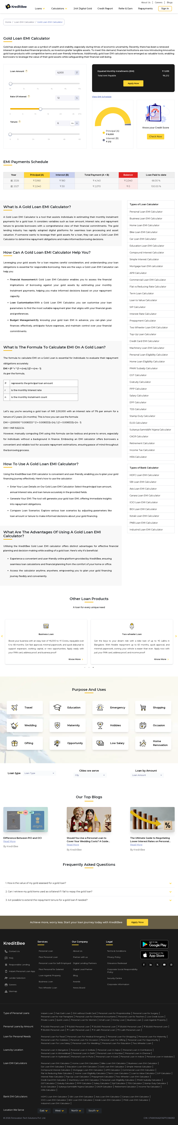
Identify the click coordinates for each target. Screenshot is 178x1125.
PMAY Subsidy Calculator (144, 368)
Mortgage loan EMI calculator (146, 266)
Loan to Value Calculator (143, 300)
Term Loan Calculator (142, 293)
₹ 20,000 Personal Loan (104, 1026)
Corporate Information (118, 984)
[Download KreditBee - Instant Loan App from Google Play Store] (154, 944)
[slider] (10, 83)
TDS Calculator (138, 409)
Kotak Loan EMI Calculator (144, 516)
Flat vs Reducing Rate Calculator (148, 286)
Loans (38, 8)
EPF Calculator (138, 402)
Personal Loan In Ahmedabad (55, 1053)
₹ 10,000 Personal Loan (52, 1026)
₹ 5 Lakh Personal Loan (128, 1030)
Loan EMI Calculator (24, 22)
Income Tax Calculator (142, 450)
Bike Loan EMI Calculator (144, 232)
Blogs (169, 2)
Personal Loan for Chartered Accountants (95, 1016)
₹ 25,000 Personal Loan (129, 1026)
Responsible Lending (19, 964)
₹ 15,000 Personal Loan (78, 1026)
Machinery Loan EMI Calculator (147, 348)
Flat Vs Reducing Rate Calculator (56, 1073)
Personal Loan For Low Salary (55, 1043)
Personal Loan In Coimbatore (137, 1050)
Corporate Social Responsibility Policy (122, 970)
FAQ (11, 958)
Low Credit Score (155, 1016)
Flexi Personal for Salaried (51, 969)
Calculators (57, 8)
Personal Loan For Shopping (122, 1036)
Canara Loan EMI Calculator (145, 495)
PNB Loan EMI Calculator (144, 522)
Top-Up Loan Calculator (143, 334)
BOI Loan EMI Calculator (143, 509)
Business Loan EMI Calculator (146, 218)
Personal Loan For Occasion (84, 1040)
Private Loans (47, 1020)
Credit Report (105, 8)
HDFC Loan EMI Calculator (144, 475)
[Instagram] (171, 964)
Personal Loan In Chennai (137, 1053)
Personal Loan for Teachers (131, 1016)
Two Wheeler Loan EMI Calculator (149, 327)
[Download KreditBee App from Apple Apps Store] (154, 955)
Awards (76, 981)
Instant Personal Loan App (22, 971)
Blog (75, 975)
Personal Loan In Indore (132, 1056)
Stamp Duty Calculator (142, 416)
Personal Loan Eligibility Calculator (149, 354)
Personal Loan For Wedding (86, 1043)
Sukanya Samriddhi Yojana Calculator (150, 429)
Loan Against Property (50, 975)
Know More (75, 659)
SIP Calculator (138, 307)
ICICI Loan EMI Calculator (144, 502)
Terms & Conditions (116, 951)
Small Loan (104, 1020)
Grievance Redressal (117, 963)
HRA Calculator (138, 457)
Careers (158, 2)
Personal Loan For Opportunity (143, 1040)
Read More (9, 841)
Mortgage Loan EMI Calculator (88, 1070)
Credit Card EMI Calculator (144, 341)
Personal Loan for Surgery (145, 1013)
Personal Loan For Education (116, 1043)
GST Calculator (138, 375)
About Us (145, 2)
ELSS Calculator (138, 423)
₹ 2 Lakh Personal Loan (103, 1030)
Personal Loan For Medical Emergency (86, 1036)
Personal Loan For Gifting (112, 1040)
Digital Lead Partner (82, 969)
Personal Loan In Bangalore (54, 1050)
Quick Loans (62, 1020)
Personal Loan (46, 951)
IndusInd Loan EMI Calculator (146, 529)
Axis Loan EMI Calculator (143, 488)
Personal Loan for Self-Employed (55, 963)
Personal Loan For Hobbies (54, 1040)
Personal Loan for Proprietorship (114, 1013)
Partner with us (80, 957)
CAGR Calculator (139, 436)
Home (8, 22)
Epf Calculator (119, 1083)
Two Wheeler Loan (48, 987)
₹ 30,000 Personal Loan (156, 1026)
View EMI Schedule (101, 96)
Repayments (145, 8)
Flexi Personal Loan (48, 957)
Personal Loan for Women (84, 1020)
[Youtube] (164, 964)
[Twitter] (157, 964)
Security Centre (114, 978)
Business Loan (46, 981)
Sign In (165, 8)
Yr (77, 123)
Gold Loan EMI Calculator (111, 1066)
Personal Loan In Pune (82, 1056)
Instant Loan (47, 1013)
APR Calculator (138, 273)
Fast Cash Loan (62, 1013)
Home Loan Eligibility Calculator (147, 361)
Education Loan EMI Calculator (147, 245)
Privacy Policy (113, 957)
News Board (79, 987)
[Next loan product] (174, 636)
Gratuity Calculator (140, 382)
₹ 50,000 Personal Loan (53, 1030)
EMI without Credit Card (84, 1013)
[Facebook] (144, 964)
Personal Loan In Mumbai (110, 1053)
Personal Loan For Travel (53, 1036)
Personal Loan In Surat (107, 1056)
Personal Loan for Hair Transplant (57, 1016)
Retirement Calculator (142, 443)
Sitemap (13, 991)
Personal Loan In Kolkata (83, 1050)
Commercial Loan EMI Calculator (148, 280)
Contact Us (14, 951)
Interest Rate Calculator (143, 314)
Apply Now (133, 83)
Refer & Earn (125, 8)
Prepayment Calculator (143, 320)
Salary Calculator (139, 395)
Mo (72, 123)
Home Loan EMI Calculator (145, 225)
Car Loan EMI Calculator (143, 239)
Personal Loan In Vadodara (160, 1056)
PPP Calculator (138, 389)
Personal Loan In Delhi (84, 1053)
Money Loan (118, 1020)
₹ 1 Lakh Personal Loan (78, 1030)
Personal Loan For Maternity (152, 1036)
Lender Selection (17, 978)
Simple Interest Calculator (144, 259)
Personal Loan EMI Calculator (146, 211)
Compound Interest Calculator (147, 252)
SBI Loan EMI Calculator (143, 482)
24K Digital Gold (83, 8)
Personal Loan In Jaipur (109, 1050)
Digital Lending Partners (85, 963)
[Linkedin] (150, 964)
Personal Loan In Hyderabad (55, 1056)
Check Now (155, 136)
